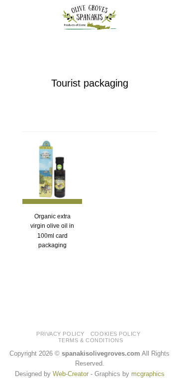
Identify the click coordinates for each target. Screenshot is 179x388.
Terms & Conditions (90, 340)
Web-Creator (71, 374)
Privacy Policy (60, 334)
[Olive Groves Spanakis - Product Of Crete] (89, 17)
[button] (12, 17)
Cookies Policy (115, 334)
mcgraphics (148, 374)
